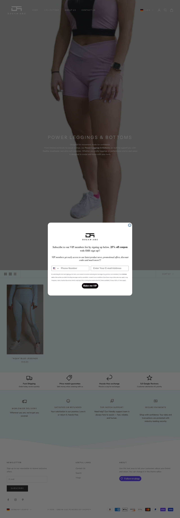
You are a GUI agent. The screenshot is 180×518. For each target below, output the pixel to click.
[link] (90, 236)
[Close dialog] (129, 225)
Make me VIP (90, 286)
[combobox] (55, 268)
